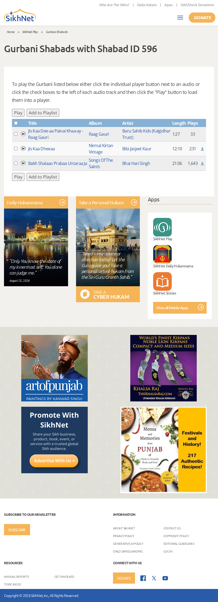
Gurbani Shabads (57, 32)
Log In (168, 551)
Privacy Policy (123, 536)
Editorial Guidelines (179, 543)
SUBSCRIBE (17, 529)
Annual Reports (16, 576)
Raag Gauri (99, 134)
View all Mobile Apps (172, 307)
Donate (202, 17)
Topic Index (12, 584)
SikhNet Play (30, 32)
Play (18, 113)
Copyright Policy (176, 536)
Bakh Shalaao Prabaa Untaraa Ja (57, 163)
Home (10, 32)
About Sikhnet (124, 528)
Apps (169, 4)
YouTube (165, 578)
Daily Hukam (147, 4)
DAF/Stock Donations (197, 4)
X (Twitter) (154, 578)
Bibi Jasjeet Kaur (136, 149)
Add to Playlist (43, 113)
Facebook (143, 578)
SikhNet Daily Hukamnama (173, 265)
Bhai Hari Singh (136, 163)
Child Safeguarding (127, 551)
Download (202, 149)
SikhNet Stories (164, 292)
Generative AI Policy (128, 543)
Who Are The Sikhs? (114, 4)
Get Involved (64, 576)
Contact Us (172, 528)
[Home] (20, 15)
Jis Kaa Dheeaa (41, 149)
